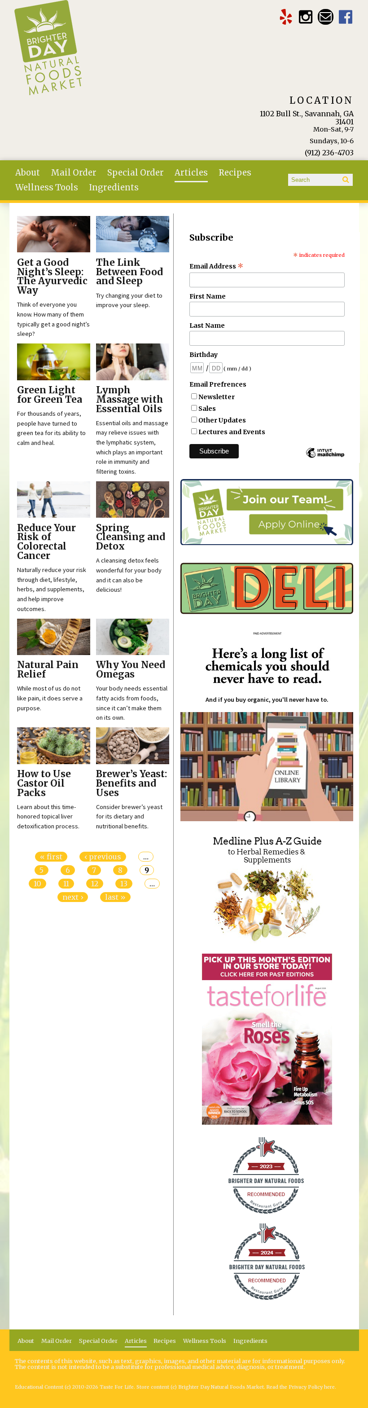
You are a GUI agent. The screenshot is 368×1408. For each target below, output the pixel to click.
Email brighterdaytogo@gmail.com (325, 17)
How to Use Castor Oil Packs (44, 783)
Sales (207, 409)
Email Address (216, 266)
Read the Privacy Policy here (301, 1387)
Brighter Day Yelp (286, 17)
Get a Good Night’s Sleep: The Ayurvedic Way (52, 276)
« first (51, 856)
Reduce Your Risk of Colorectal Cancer (46, 542)
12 (94, 883)
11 (66, 883)
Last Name (207, 325)
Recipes (235, 172)
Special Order (135, 172)
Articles (191, 172)
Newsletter (216, 397)
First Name (207, 296)
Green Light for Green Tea (49, 394)
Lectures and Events (231, 432)
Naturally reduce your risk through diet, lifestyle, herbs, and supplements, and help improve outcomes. (51, 589)
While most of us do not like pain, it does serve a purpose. (50, 698)
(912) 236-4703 (329, 152)
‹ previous (102, 856)
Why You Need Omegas (130, 669)
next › (72, 897)
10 (37, 883)
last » (115, 897)
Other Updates (222, 420)
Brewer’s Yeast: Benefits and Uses (131, 783)
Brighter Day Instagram (306, 17)
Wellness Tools (46, 187)
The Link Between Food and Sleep (129, 272)
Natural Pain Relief (48, 669)
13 (123, 883)
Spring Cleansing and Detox (130, 537)
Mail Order (73, 172)
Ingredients (114, 187)
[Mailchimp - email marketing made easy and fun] (325, 457)
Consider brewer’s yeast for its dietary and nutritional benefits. (129, 816)
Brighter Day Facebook (346, 17)
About (27, 172)
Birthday (203, 355)
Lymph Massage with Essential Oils (129, 399)
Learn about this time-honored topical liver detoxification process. (48, 816)
